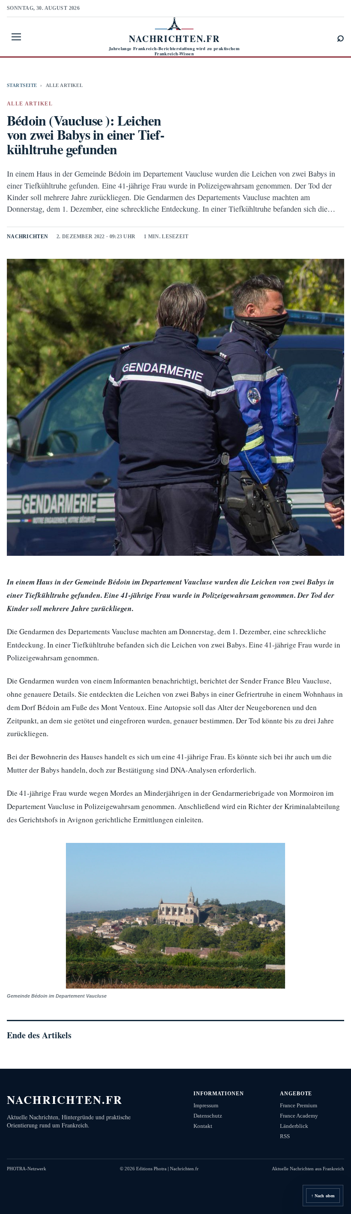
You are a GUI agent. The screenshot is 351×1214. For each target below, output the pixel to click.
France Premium (298, 1105)
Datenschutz (207, 1115)
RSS (285, 1136)
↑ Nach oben (323, 1195)
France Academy (299, 1115)
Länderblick (294, 1126)
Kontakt (202, 1126)
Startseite (22, 85)
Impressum (205, 1105)
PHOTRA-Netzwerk (26, 1168)
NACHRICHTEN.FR (65, 1099)
